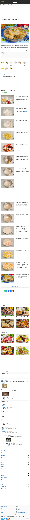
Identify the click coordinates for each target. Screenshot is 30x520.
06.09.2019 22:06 (10, 397)
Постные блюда (15, 488)
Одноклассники (4, 511)
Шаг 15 (2, 272)
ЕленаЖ (3, 380)
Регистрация (27, 4)
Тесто (15, 484)
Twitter (2, 509)
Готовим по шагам (4, 92)
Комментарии (3, 56)
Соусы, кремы (15, 462)
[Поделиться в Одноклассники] (12, 291)
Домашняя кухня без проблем (4, 514)
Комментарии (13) (15, 286)
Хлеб (15, 482)
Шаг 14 (2, 260)
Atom (2, 512)
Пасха (15, 475)
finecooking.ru (4, 4)
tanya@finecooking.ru (4, 506)
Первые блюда (15, 455)
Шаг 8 (1, 178)
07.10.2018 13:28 (6, 419)
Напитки (15, 464)
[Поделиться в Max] (8, 291)
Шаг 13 (2, 248)
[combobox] (4, 448)
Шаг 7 (1, 166)
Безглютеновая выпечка (15, 471)
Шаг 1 (1, 94)
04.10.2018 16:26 (6, 427)
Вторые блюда (15, 457)
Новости (12, 4)
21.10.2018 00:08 (16, 411)
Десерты (3, 17)
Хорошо (15, 2)
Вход (24, 4)
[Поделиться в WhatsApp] (5, 291)
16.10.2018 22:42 (10, 423)
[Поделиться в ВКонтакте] (10, 291)
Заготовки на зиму (15, 477)
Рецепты (15, 4)
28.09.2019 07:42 (6, 380)
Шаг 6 (1, 154)
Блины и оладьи (15, 486)
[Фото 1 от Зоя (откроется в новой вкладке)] (5, 394)
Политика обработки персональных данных (22, 512)
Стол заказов (3, 450)
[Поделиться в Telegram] (6, 291)
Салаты (15, 460)
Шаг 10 (2, 212)
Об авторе (9, 4)
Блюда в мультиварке (15, 479)
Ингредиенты (17, 4)
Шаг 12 (2, 236)
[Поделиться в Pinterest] (13, 291)
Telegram (3, 507)
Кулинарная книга (22, 4)
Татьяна (5, 397)
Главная (1, 17)
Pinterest (3, 510)
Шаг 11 (2, 224)
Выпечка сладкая (9, 74)
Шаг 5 (1, 142)
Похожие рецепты (4, 55)
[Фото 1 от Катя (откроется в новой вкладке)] (8, 440)
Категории (3, 452)
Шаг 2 (1, 106)
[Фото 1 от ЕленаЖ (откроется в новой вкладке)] (4, 386)
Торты (15, 473)
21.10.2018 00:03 (14, 443)
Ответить (3, 383)
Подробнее (3, 1)
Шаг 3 (1, 118)
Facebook (3, 508)
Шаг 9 (1, 200)
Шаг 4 (1, 130)
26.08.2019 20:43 (7, 401)
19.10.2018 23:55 (9, 435)
